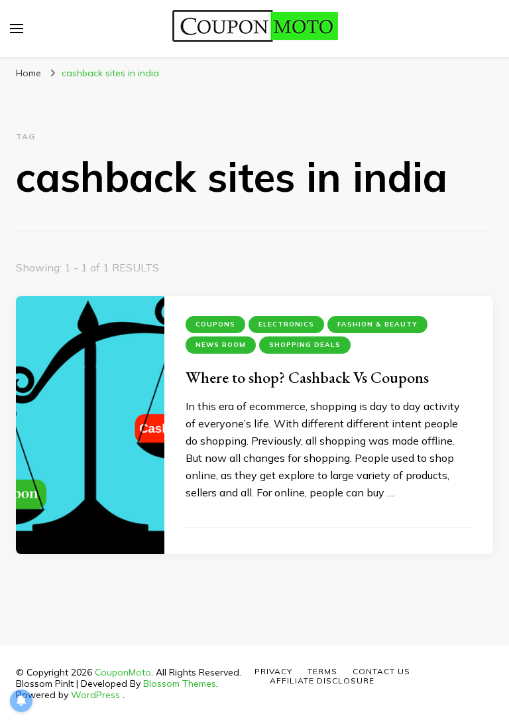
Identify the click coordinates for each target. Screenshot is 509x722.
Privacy (273, 671)
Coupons (215, 324)
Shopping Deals (305, 344)
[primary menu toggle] (16, 28)
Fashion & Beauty (377, 324)
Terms (322, 671)
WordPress (95, 695)
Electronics (286, 324)
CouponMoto (123, 672)
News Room (221, 344)
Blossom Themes (179, 683)
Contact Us (381, 671)
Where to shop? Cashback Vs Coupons (307, 377)
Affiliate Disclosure (322, 681)
